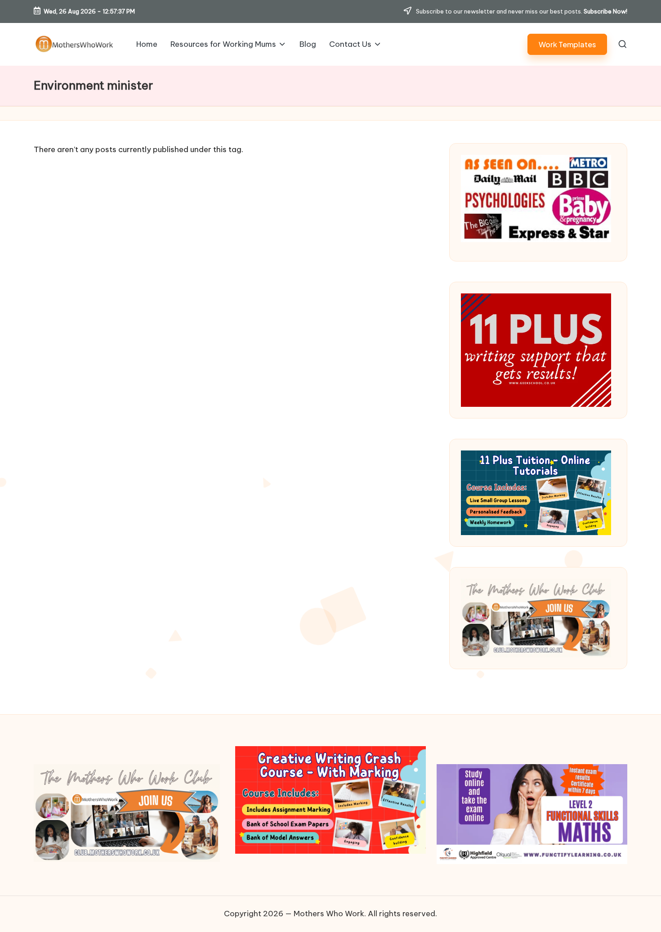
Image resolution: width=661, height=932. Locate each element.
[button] (567, 44)
